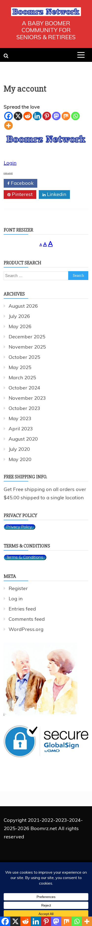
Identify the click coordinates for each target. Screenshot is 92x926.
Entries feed (22, 609)
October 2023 (24, 408)
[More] (8, 125)
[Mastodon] (56, 116)
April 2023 (21, 429)
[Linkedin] (37, 116)
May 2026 (20, 326)
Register (18, 588)
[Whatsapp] (75, 116)
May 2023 (20, 418)
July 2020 (19, 449)
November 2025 (27, 347)
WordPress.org (26, 629)
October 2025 (24, 357)
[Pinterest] (46, 116)
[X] (18, 116)
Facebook (22, 183)
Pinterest (22, 194)
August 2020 (23, 439)
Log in (16, 598)
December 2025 (27, 336)
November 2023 (27, 398)
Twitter (56, 183)
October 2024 (24, 388)
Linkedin (56, 194)
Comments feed (27, 619)
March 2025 (22, 377)
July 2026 (19, 316)
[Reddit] (27, 116)
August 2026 (23, 306)
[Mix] (66, 116)
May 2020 (20, 459)
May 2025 (20, 367)
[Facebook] (8, 116)
